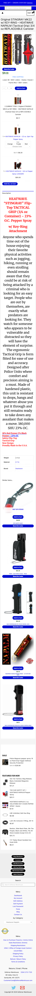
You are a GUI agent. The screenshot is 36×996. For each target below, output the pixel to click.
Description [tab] (6, 193)
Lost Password (18, 906)
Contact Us (18, 914)
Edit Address (18, 901)
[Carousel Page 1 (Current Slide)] (16, 62)
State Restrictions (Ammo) (18, 943)
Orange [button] (10, 144)
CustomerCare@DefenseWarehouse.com (18, 980)
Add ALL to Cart (10, 184)
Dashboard (18, 895)
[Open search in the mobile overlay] (18, 8)
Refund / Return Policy (18, 959)
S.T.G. (17, 462)
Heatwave (19, 468)
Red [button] (26, 144)
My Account (18, 898)
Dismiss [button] (30, 3)
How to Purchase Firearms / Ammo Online (18, 940)
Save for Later (9, 69)
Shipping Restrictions (18, 945)
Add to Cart (21, 88)
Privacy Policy (18, 956)
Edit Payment (18, 904)
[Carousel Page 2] (19, 62)
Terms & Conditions (18, 962)
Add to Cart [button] (18, 567)
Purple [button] (18, 144)
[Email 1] (22, 988)
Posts (18, 909)
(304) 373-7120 (26, 972)
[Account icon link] (2, 13)
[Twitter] (13, 988)
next (31, 49)
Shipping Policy (18, 953)
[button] (30, 36)
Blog (18, 912)
